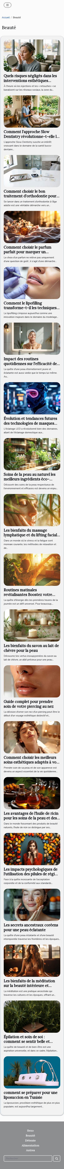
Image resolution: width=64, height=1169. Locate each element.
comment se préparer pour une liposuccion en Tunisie (30, 1095)
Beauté (30, 1135)
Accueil (6, 17)
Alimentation (30, 1145)
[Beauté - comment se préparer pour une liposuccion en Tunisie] (32, 1072)
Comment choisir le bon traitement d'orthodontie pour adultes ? (30, 196)
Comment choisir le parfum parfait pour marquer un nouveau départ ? (27, 252)
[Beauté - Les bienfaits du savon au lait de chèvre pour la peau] (32, 625)
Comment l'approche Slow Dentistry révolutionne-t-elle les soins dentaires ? (32, 136)
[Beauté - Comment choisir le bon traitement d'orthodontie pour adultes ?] (32, 171)
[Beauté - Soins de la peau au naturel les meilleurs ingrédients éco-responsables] (32, 454)
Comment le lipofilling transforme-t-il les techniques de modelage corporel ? (30, 308)
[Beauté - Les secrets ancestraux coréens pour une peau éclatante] (32, 904)
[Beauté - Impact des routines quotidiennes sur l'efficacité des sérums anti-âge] (32, 338)
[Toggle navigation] (7, 5)
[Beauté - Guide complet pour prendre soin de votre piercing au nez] (32, 681)
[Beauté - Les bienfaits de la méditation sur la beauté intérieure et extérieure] (32, 960)
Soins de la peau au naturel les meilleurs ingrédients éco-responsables (29, 479)
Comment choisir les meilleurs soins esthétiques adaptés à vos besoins (31, 762)
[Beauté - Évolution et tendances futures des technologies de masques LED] (32, 398)
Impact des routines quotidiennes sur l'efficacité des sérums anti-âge (31, 363)
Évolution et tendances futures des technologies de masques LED (30, 423)
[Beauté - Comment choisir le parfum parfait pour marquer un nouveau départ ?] (32, 227)
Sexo (30, 1130)
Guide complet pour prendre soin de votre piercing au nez (29, 704)
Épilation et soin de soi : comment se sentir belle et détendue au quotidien (27, 1041)
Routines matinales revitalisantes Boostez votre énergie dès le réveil (28, 595)
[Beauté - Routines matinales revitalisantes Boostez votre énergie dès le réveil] (32, 569)
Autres (30, 1150)
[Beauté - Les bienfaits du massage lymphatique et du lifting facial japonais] (32, 510)
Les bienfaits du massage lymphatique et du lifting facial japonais (30, 535)
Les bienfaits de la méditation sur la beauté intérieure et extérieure (29, 986)
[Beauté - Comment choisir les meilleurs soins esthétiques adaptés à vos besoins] (32, 737)
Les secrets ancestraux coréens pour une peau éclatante (31, 927)
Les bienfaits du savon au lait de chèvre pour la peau (31, 648)
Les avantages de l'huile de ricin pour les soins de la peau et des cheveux (31, 818)
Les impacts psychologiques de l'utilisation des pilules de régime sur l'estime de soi (32, 874)
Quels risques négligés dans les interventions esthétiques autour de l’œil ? (30, 80)
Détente (30, 1140)
